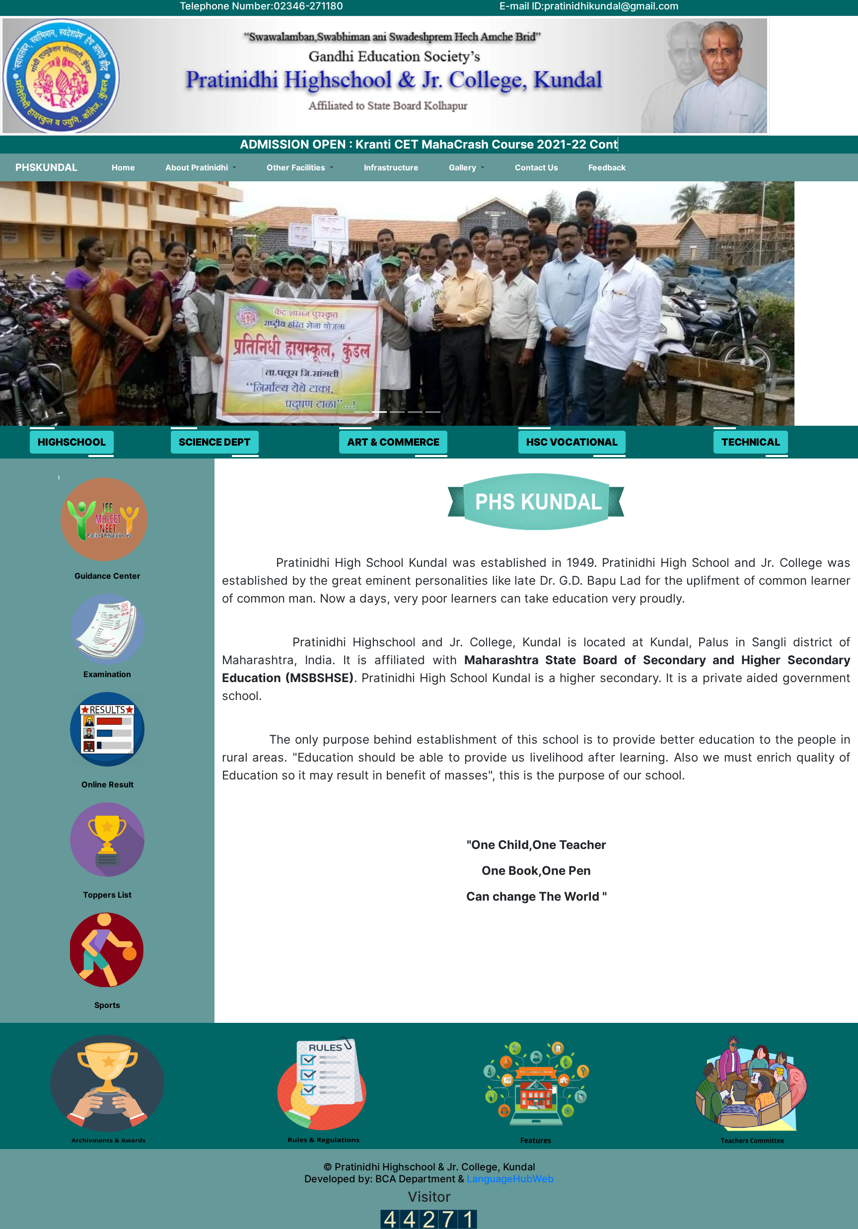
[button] (59, 303)
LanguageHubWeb (509, 1179)
